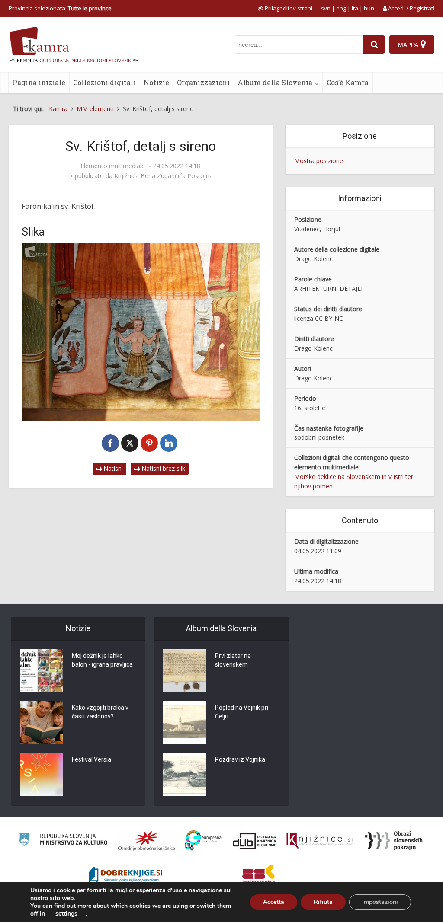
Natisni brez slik (162, 468)
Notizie (156, 82)
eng (341, 8)
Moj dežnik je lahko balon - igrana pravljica (102, 660)
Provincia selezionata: (60, 8)
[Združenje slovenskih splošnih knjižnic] (319, 840)
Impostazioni (380, 902)
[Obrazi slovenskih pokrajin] (394, 841)
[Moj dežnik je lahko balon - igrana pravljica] (41, 670)
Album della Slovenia (275, 82)
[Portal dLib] (255, 841)
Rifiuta (323, 902)
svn (326, 8)
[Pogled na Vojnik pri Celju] (184, 722)
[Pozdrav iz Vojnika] (184, 774)
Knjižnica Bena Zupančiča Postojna (163, 176)
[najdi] (374, 44)
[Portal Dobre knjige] (125, 875)
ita (355, 8)
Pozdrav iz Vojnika (240, 759)
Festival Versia (91, 759)
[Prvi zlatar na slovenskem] (184, 670)
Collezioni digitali (104, 82)
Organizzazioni (203, 82)
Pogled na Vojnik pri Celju (241, 712)
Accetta (273, 902)
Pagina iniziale (39, 82)
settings (66, 914)
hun (369, 8)
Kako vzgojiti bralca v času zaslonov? (100, 712)
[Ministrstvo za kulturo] (63, 840)
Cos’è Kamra (348, 82)
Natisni (112, 468)
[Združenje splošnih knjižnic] (258, 875)
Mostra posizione (318, 160)
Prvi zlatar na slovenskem (233, 660)
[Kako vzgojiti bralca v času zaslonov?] (41, 722)
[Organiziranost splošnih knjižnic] (147, 841)
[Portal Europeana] (203, 840)
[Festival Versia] (41, 774)
